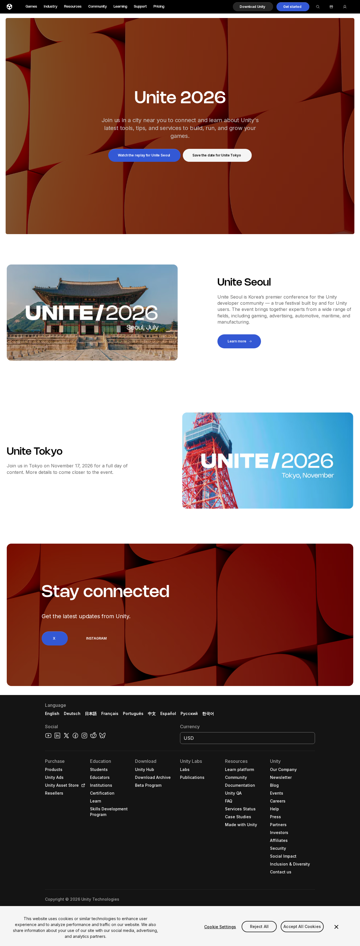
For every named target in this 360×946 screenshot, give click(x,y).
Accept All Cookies (302, 926)
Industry (50, 6)
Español (168, 713)
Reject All (259, 926)
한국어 (208, 713)
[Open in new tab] (82, 785)
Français (110, 713)
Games (31, 6)
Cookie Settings (220, 926)
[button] (253, 6)
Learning (120, 6)
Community (97, 6)
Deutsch (72, 713)
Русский (189, 713)
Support (140, 6)
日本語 (91, 713)
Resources (73, 6)
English (52, 713)
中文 (152, 713)
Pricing (159, 6)
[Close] (336, 927)
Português (133, 713)
